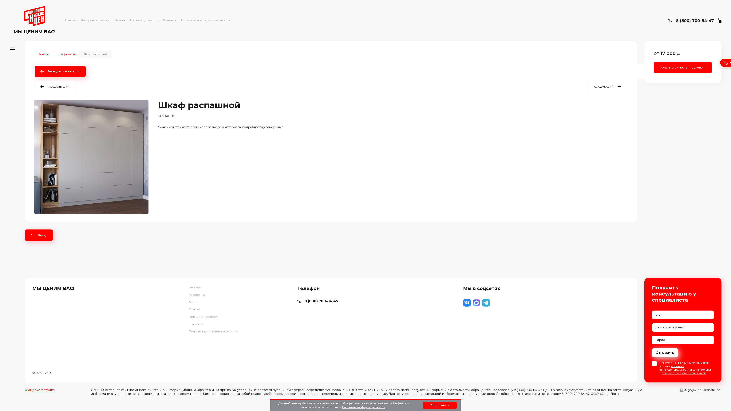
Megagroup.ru (711, 390)
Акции (106, 20)
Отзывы (120, 20)
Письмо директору (144, 20)
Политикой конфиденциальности (363, 407)
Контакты (170, 20)
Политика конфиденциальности (205, 20)
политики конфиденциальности (674, 368)
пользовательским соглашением (684, 373)
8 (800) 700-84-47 (695, 20)
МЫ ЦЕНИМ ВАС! (35, 31)
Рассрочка (89, 20)
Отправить (665, 352)
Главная (71, 20)
